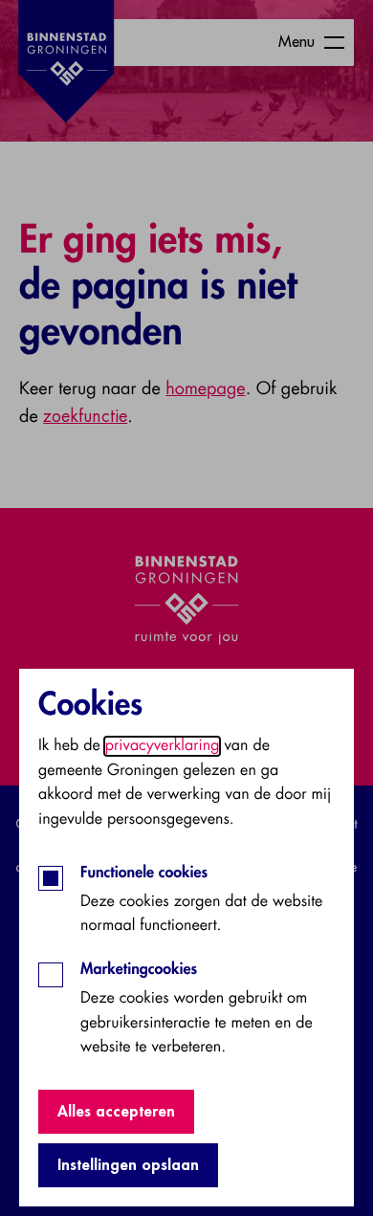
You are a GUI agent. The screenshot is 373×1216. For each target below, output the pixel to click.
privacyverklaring (162, 746)
